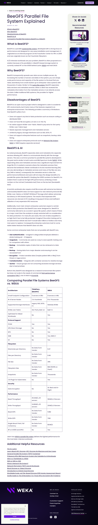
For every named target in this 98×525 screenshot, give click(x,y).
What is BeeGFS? (13, 29)
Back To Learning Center (16, 10)
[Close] (25, 506)
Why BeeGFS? (12, 32)
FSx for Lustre (12, 449)
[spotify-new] (51, 517)
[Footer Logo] (20, 490)
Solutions (30, 3)
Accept (15, 516)
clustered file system (29, 49)
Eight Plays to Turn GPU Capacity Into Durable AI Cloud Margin (79, 104)
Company (49, 3)
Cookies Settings (14, 519)
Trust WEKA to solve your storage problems (79, 43)
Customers (36, 3)
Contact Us (80, 2)
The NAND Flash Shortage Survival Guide (79, 111)
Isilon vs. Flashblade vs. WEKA (17, 459)
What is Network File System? (17, 463)
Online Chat (54, 496)
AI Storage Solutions (76, 493)
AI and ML (34, 276)
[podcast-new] (55, 517)
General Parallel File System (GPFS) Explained (23, 454)
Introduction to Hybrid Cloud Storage (20, 471)
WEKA (44, 66)
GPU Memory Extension (77, 501)
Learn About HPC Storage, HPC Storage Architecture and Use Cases (31, 451)
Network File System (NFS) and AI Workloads (23, 466)
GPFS (54, 160)
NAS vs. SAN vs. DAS (14, 461)
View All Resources (77, 127)
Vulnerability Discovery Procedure (30, 518)
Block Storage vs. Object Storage (19, 468)
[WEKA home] (7, 3)
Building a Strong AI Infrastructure (79, 83)
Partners (42, 3)
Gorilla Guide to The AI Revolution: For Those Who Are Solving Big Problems (33, 476)
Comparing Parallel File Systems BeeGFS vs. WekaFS (26, 39)
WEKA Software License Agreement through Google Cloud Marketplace (79, 65)
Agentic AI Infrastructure (77, 509)
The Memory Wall (75, 507)
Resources (63, 3)
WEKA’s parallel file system (24, 437)
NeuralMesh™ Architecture (77, 504)
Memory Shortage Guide (77, 499)
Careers (53, 506)
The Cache (56, 3)
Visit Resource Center (77, 513)
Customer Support (56, 501)
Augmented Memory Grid (77, 496)
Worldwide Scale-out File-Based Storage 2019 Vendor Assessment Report (34, 473)
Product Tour (89, 2)
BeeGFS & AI (11, 36)
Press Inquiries (55, 503)
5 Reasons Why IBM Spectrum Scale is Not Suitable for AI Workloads (31, 456)
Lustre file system (38, 85)
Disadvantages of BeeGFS (16, 34)
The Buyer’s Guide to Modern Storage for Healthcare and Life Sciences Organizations (79, 119)
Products (23, 3)
